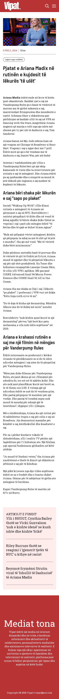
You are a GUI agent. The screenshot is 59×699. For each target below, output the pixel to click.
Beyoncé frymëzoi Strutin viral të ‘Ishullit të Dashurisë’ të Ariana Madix (29, 572)
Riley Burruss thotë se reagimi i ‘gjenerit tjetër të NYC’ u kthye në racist (27, 549)
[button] (47, 6)
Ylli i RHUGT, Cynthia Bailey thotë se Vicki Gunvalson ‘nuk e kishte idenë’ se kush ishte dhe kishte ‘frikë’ (29, 525)
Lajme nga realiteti (14, 59)
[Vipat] (12, 6)
